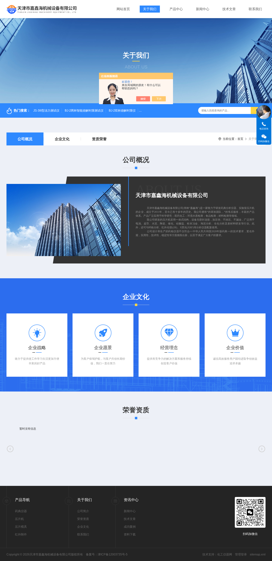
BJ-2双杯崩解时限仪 (122, 110)
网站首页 (123, 9)
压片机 (19, 518)
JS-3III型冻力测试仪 (46, 110)
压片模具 (21, 526)
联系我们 (255, 9)
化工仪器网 (224, 554)
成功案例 (130, 526)
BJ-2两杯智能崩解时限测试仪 (84, 110)
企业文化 (62, 139)
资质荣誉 (99, 139)
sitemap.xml (258, 554)
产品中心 (176, 9)
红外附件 (21, 534)
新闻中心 (202, 9)
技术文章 (229, 9)
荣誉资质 (83, 518)
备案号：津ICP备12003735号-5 (106, 554)
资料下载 (130, 534)
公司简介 (83, 511)
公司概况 (25, 139)
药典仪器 (21, 511)
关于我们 (149, 9)
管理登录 (241, 554)
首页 (240, 138)
